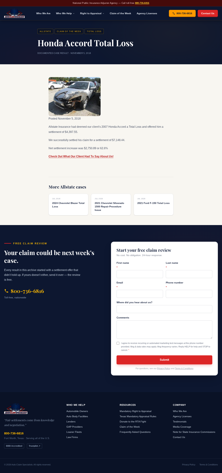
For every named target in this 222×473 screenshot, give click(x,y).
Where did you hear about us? (134, 302)
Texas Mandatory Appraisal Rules (138, 416)
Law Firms (72, 437)
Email (120, 284)
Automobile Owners (77, 411)
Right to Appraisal (90, 13)
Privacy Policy (163, 368)
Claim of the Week (120, 13)
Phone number (174, 284)
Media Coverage (182, 426)
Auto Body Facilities (77, 416)
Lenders (70, 421)
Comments (123, 317)
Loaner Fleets (74, 432)
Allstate (45, 31)
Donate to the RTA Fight (133, 421)
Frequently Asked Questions (135, 432)
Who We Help (64, 13)
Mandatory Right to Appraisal (135, 411)
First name (123, 265)
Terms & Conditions (184, 368)
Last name (172, 265)
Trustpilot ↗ (34, 446)
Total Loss (94, 31)
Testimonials (179, 421)
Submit (164, 359)
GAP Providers (74, 426)
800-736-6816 (142, 3)
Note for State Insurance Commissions (194, 432)
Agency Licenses (147, 13)
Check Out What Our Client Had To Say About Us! (81, 156)
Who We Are (43, 13)
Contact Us (207, 13)
